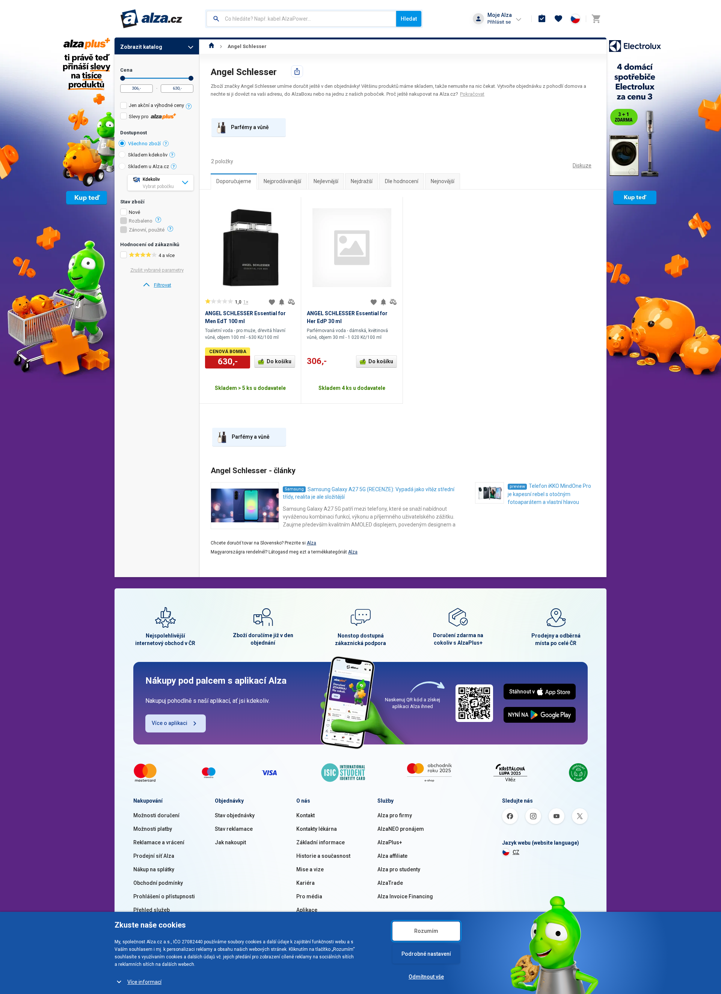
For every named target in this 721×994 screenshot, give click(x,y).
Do (191, 78)
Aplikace (306, 910)
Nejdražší (362, 181)
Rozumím (426, 931)
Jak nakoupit (230, 842)
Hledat (409, 19)
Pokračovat (472, 94)
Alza (311, 543)
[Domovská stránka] (211, 46)
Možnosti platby (152, 829)
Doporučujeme (233, 181)
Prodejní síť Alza (153, 856)
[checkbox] (156, 106)
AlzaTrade (390, 883)
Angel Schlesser (247, 46)
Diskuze (582, 165)
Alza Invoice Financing (405, 896)
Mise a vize (310, 869)
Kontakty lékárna (316, 829)
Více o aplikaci (169, 723)
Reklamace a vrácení (158, 842)
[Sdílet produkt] (297, 71)
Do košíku (279, 361)
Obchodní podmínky (158, 883)
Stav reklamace (234, 829)
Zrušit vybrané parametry (157, 270)
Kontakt (305, 815)
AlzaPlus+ (389, 842)
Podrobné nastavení (426, 954)
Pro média (309, 896)
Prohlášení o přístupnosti (164, 896)
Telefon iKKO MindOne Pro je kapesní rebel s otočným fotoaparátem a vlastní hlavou (549, 494)
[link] (157, 285)
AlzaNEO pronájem (400, 829)
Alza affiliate (392, 856)
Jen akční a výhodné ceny (156, 105)
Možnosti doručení (156, 815)
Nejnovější (442, 181)
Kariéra (305, 883)
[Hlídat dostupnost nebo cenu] (281, 302)
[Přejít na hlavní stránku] (152, 18)
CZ (516, 852)
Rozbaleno (140, 221)
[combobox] (301, 19)
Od (122, 78)
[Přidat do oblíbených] (272, 302)
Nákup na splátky (153, 869)
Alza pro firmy (394, 815)
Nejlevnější (326, 181)
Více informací (144, 982)
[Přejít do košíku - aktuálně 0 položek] (595, 18)
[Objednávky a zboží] (541, 18)
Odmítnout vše (426, 977)
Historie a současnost (323, 856)
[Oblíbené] (558, 18)
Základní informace (320, 842)
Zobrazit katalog (141, 47)
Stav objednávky (235, 815)
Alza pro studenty (398, 869)
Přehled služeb (151, 910)
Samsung (294, 489)
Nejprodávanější (282, 181)
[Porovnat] (291, 302)
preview (517, 486)
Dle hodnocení (401, 181)
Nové (134, 212)
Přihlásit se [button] (499, 22)
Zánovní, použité (146, 230)
